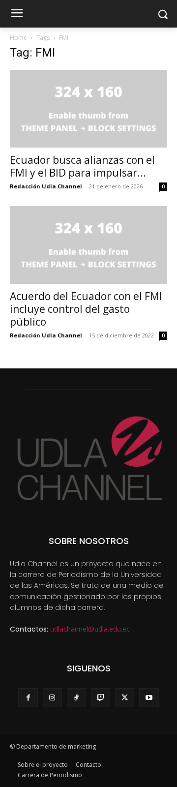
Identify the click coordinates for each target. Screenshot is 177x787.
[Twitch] (100, 697)
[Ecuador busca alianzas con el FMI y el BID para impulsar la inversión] (88, 109)
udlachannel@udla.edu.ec (90, 629)
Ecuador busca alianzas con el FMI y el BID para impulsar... (82, 166)
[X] (124, 697)
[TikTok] (76, 697)
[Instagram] (52, 697)
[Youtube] (148, 697)
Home (18, 37)
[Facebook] (27, 697)
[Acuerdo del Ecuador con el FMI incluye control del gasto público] (88, 245)
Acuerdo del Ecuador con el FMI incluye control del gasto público (86, 309)
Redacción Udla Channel (46, 186)
